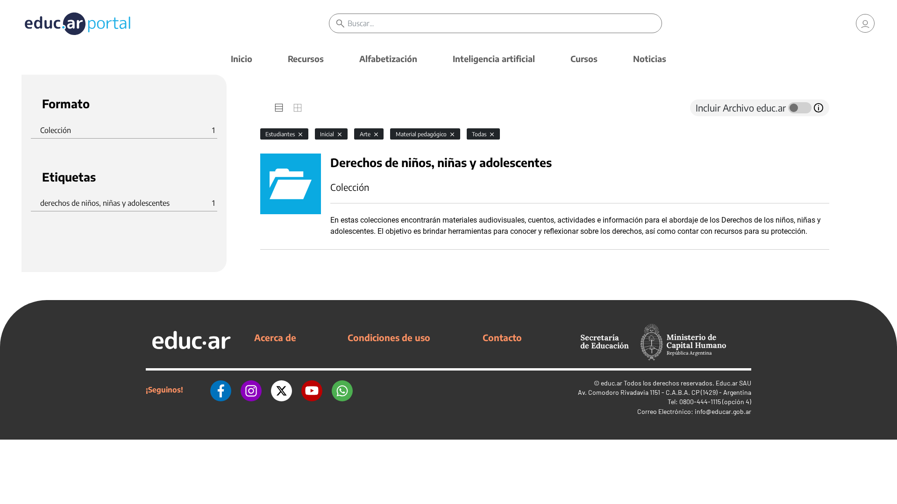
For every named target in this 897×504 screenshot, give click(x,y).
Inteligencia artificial (494, 58)
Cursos (584, 58)
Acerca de (275, 337)
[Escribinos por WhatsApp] (342, 389)
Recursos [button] (306, 58)
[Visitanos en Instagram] (251, 389)
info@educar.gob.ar (723, 411)
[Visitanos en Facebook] (220, 389)
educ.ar (611, 383)
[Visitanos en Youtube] (311, 389)
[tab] (279, 108)
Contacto (502, 337)
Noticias (649, 58)
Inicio (241, 58)
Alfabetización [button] (388, 58)
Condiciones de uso (389, 337)
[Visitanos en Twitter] (281, 389)
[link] (865, 23)
